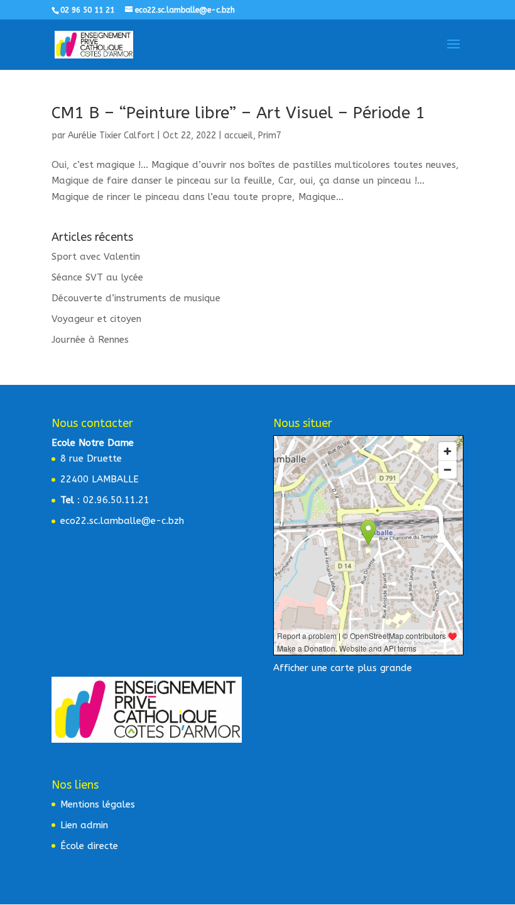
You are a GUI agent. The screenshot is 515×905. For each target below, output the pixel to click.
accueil (238, 135)
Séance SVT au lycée (97, 277)
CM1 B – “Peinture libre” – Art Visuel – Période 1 (238, 113)
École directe (89, 846)
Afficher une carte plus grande (342, 668)
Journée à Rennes (90, 339)
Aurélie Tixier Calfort (111, 135)
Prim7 (269, 135)
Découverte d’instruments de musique (136, 298)
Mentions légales (97, 804)
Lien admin (84, 825)
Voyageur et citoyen (96, 319)
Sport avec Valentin (96, 256)
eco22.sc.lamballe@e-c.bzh (122, 520)
